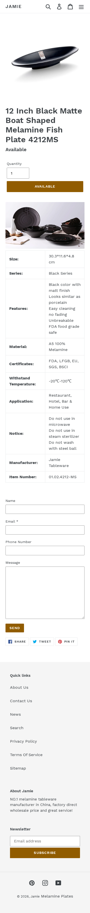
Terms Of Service (26, 754)
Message (13, 563)
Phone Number (19, 542)
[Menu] (81, 6)
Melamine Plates (57, 896)
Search (17, 727)
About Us (19, 687)
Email (12, 521)
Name (10, 501)
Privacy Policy (23, 741)
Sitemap (18, 768)
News (15, 714)
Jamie (14, 6)
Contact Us (21, 700)
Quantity (14, 164)
